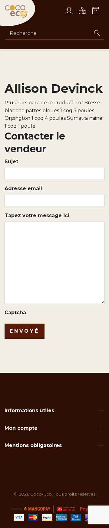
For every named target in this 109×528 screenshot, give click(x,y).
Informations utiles (29, 410)
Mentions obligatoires (33, 445)
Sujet (11, 161)
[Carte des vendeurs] (82, 11)
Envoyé (24, 331)
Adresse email (23, 188)
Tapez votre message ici (37, 215)
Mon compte (21, 428)
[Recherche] (97, 33)
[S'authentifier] (69, 11)
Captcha (15, 312)
